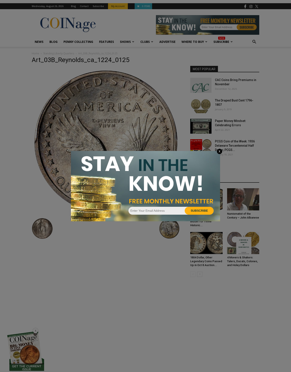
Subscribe (199, 210)
